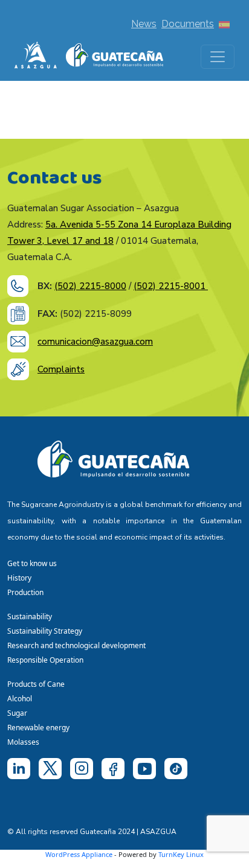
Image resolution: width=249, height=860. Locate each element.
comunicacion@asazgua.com (95, 342)
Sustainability (29, 616)
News (144, 24)
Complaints (61, 369)
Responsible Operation (47, 660)
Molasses (23, 742)
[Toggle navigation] (217, 57)
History (19, 578)
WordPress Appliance (78, 854)
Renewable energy (39, 727)
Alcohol (19, 698)
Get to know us (32, 563)
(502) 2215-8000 (90, 286)
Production (25, 592)
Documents (187, 24)
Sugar (17, 713)
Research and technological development (78, 645)
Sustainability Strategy (44, 631)
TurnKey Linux (181, 854)
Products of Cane (36, 684)
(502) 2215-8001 (171, 286)
